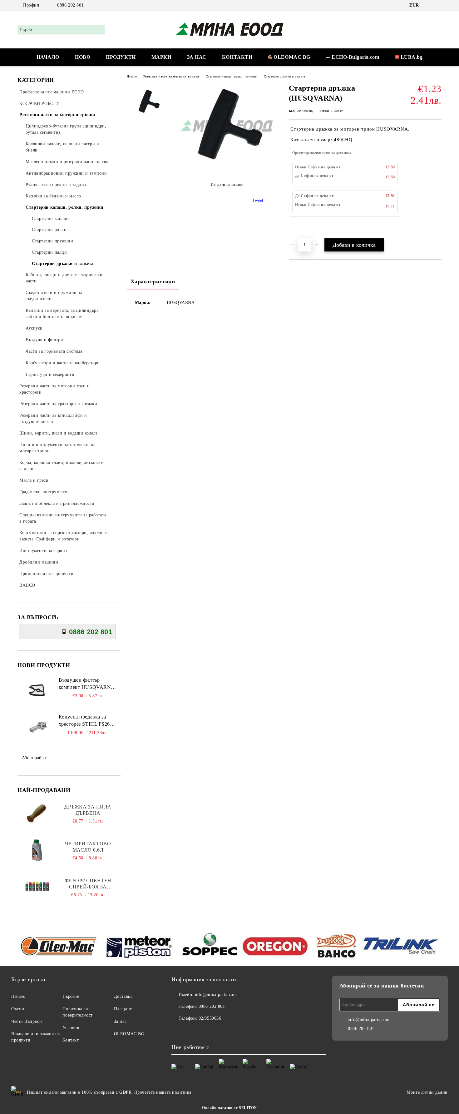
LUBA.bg (412, 57)
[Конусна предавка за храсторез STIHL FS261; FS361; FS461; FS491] (37, 728)
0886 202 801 (70, 5)
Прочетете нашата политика (162, 1092)
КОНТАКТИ (237, 57)
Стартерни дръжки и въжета (284, 76)
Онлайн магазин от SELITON (229, 1108)
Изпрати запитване (227, 185)
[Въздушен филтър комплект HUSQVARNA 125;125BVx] (37, 691)
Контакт (70, 1040)
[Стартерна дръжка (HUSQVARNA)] (226, 167)
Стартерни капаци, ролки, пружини (232, 76)
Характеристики (153, 281)
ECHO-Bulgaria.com (355, 57)
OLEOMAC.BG (292, 57)
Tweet (258, 200)
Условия (70, 1027)
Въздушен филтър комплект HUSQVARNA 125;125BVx (87, 684)
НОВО (82, 57)
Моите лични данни (427, 1092)
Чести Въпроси (26, 1021)
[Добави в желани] (300, 234)
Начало (132, 76)
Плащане (123, 1009)
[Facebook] (428, 5)
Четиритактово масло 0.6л (88, 847)
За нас (120, 1021)
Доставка (123, 996)
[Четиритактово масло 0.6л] (37, 849)
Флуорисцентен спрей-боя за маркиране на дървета (88, 884)
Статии (18, 1009)
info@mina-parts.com (216, 994)
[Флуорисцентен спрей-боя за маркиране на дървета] (37, 886)
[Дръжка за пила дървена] (37, 812)
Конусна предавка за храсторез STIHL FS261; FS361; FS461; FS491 (86, 721)
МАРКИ (161, 57)
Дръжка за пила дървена (87, 810)
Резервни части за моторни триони (171, 76)
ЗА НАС (196, 57)
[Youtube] (190, 1031)
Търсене (70, 996)
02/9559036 (210, 1018)
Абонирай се (34, 757)
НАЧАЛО (48, 57)
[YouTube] (438, 5)
